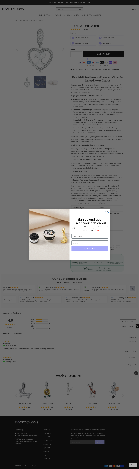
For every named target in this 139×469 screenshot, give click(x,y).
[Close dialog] (107, 211)
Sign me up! (89, 249)
